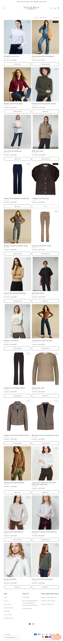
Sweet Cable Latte (38, 388)
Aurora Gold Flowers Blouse (13, 532)
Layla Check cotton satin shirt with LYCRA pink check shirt (44, 483)
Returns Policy (7, 604)
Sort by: (36, 17)
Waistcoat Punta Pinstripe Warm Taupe (45, 435)
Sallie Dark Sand (37, 151)
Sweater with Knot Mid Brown (14, 483)
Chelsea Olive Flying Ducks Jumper (44, 104)
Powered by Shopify (55, 639)
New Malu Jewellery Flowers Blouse (44, 532)
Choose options (45, 64)
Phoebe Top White (10, 579)
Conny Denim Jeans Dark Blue (42, 340)
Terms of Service (8, 614)
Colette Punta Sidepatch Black (14, 388)
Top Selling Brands (8, 607)
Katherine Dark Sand (11, 340)
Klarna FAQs (7, 611)
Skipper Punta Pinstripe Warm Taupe (16, 435)
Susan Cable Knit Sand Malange (15, 293)
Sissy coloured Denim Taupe (41, 246)
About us (6, 600)
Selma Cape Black (38, 293)
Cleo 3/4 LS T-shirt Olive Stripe (42, 579)
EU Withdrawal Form (9, 618)
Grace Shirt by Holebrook (13, 151)
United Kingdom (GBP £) (10, 637)
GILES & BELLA (49, 639)
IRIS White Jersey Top (11, 56)
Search (5, 597)
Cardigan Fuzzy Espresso (40, 198)
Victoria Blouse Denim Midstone (43, 56)
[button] (4, 8)
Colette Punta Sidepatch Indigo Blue (16, 198)
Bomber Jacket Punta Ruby (13, 104)
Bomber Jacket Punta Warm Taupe (16, 246)
